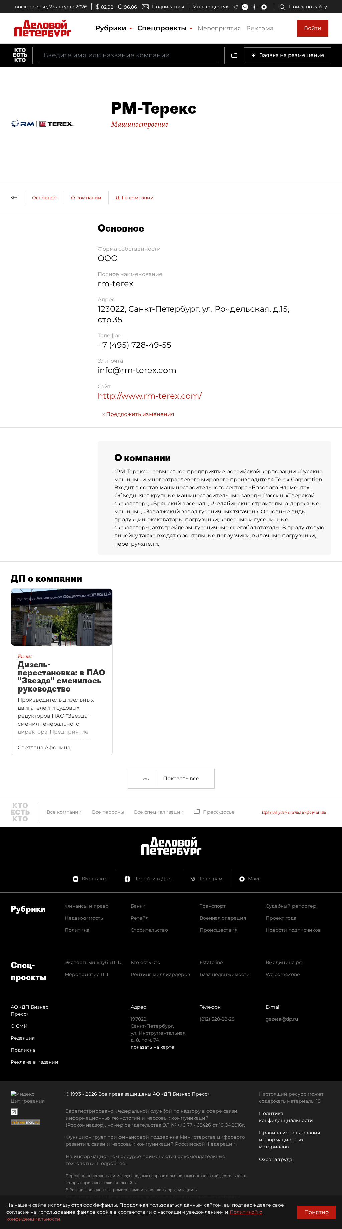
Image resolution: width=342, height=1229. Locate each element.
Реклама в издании (34, 1062)
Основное (44, 198)
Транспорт (213, 906)
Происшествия (218, 930)
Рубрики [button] (111, 28)
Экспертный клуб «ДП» (93, 962)
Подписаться (168, 7)
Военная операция (223, 918)
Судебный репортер (291, 906)
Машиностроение (139, 124)
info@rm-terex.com (137, 370)
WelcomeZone (283, 974)
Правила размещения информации (294, 812)
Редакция (23, 1038)
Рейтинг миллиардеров (160, 974)
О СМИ (19, 1026)
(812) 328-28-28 (217, 1019)
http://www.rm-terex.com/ (150, 396)
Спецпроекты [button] (163, 28)
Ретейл (140, 918)
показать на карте (152, 1047)
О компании (86, 198)
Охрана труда (275, 1159)
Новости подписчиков (293, 930)
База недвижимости (225, 974)
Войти (312, 28)
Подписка (23, 1050)
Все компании (64, 812)
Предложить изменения (139, 414)
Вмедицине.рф (284, 962)
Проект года (281, 918)
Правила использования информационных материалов (289, 1140)
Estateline (211, 962)
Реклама (260, 28)
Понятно (316, 1212)
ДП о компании (135, 198)
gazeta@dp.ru (282, 1019)
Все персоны (108, 812)
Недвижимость (84, 918)
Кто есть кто (145, 962)
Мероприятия (219, 28)
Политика (77, 930)
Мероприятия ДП (86, 974)
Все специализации (159, 812)
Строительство (149, 930)
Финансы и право (87, 906)
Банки (138, 906)
